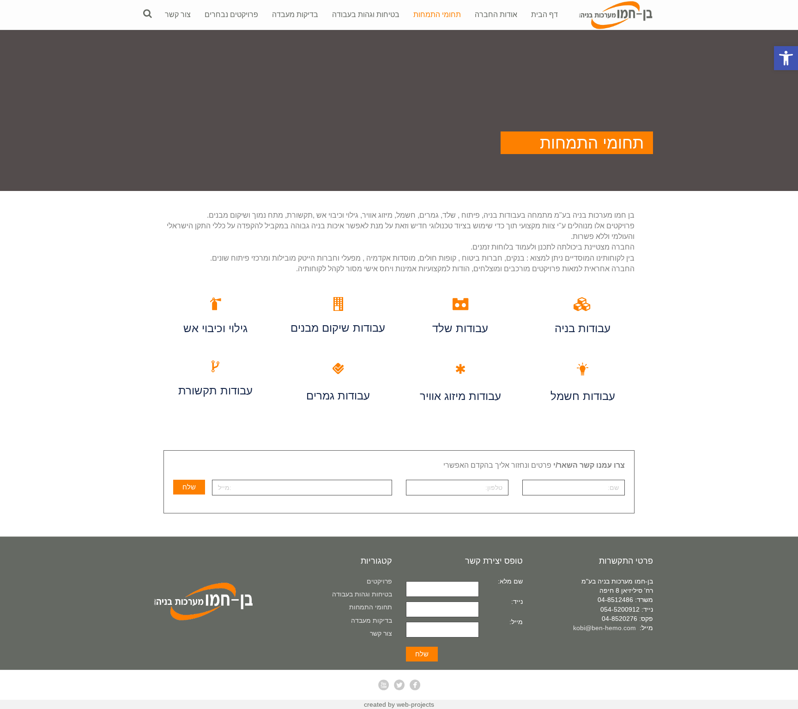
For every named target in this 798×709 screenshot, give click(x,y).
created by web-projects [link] (399, 704)
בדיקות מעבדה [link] (295, 14)
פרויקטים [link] (379, 581)
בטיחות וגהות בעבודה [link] (365, 14)
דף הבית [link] (544, 14)
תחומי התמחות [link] (437, 14)
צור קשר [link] (178, 14)
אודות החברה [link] (496, 14)
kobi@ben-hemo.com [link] (604, 628)
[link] (786, 58)
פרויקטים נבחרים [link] (231, 14)
